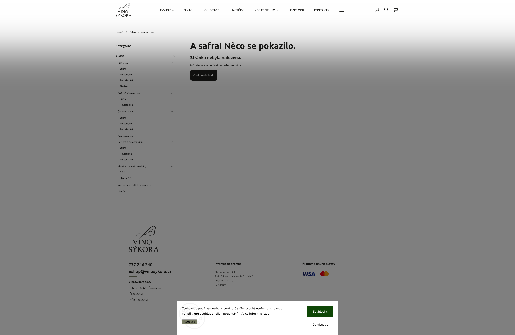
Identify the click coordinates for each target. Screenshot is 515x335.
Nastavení (189, 321)
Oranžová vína (126, 136)
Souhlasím (320, 311)
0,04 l (123, 172)
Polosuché (126, 74)
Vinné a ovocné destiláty (132, 166)
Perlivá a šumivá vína (130, 141)
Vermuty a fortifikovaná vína (134, 185)
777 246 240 (140, 264)
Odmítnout (320, 324)
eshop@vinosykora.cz (150, 271)
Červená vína (125, 111)
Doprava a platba (224, 280)
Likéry (121, 190)
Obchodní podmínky (226, 272)
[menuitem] (169, 10)
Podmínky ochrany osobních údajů (234, 276)
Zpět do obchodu (203, 75)
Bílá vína (123, 62)
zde (267, 313)
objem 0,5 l (126, 178)
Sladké (124, 86)
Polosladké (126, 80)
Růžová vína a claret (129, 93)
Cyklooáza (220, 284)
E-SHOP (121, 55)
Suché (123, 68)
